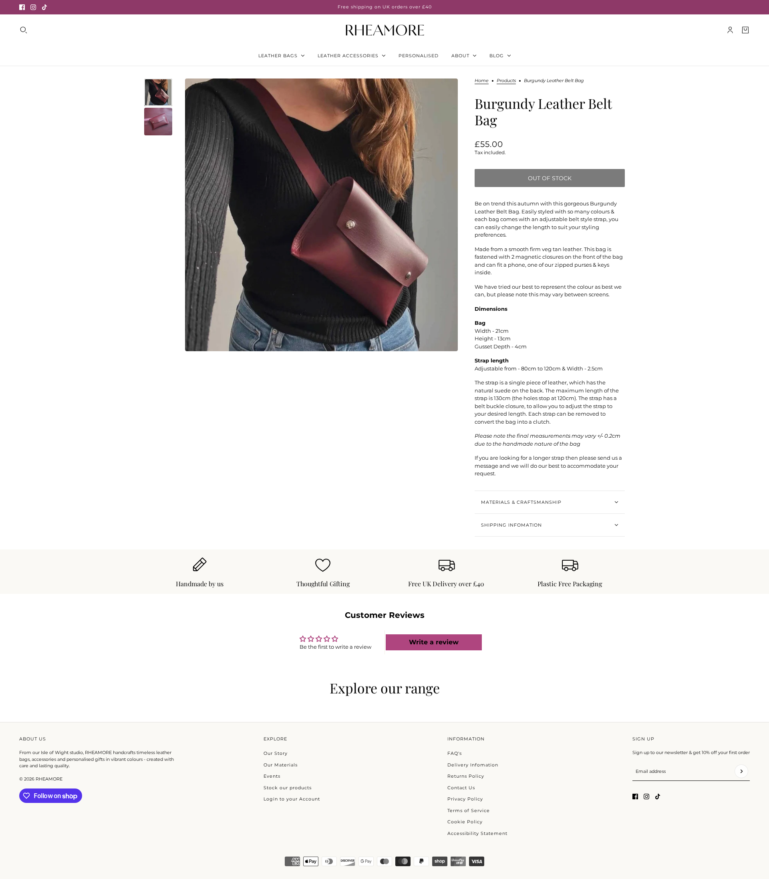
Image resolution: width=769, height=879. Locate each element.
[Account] (730, 30)
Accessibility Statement (477, 833)
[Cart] (745, 30)
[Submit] (741, 771)
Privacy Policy (465, 799)
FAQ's (454, 753)
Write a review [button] (434, 642)
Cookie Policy (465, 822)
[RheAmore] (385, 30)
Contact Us (461, 787)
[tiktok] (44, 7)
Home (482, 80)
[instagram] (33, 7)
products (506, 80)
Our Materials (281, 765)
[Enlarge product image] (321, 214)
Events (272, 776)
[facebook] (22, 7)
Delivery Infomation (472, 765)
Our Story (276, 753)
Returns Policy (465, 776)
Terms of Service (468, 810)
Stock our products (288, 787)
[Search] (23, 30)
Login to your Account (292, 799)
